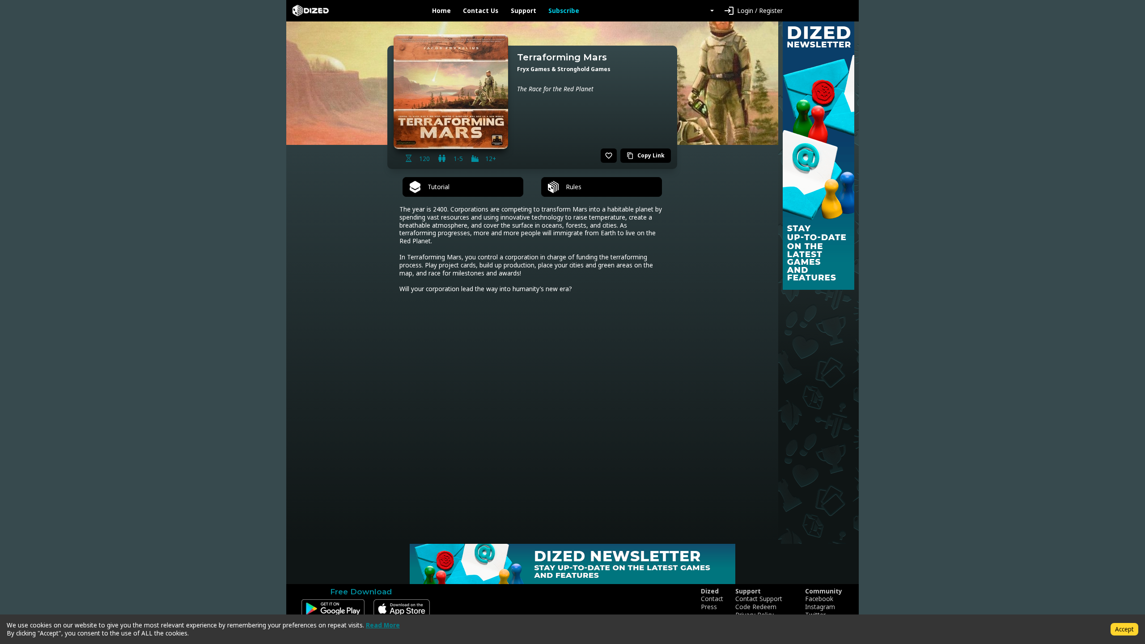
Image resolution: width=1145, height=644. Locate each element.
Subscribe (563, 11)
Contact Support (758, 599)
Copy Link (646, 155)
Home (441, 11)
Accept (1124, 629)
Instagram (820, 607)
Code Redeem (755, 607)
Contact (712, 599)
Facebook (819, 599)
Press (709, 607)
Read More (383, 625)
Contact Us (480, 11)
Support (523, 11)
